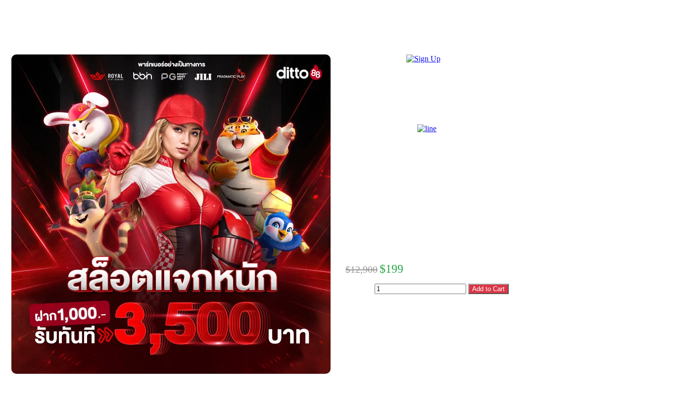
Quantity (359, 288)
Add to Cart (488, 289)
